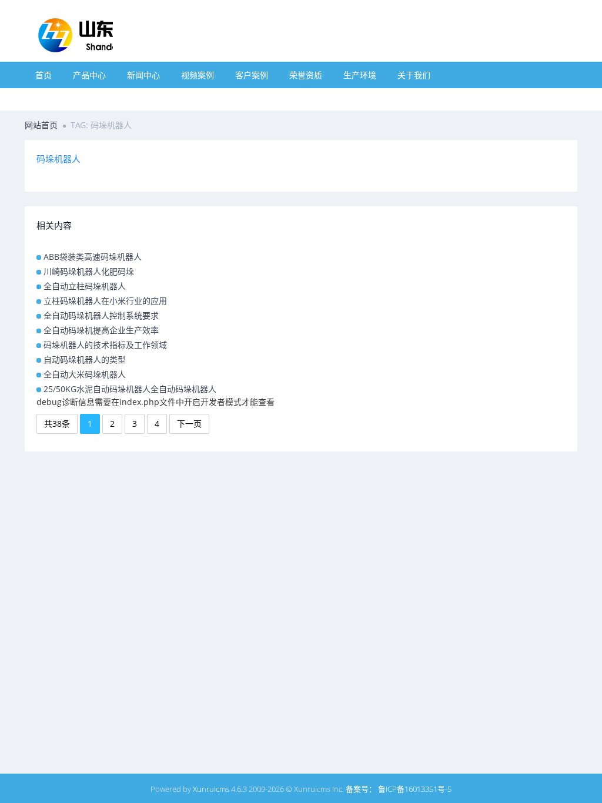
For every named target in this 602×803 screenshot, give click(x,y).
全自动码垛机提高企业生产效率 (101, 330)
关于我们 (413, 75)
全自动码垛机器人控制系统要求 (101, 315)
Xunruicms (211, 789)
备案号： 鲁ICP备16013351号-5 (399, 789)
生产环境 (359, 75)
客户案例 (251, 75)
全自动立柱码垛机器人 (85, 286)
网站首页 (41, 125)
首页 (43, 75)
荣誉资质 (305, 75)
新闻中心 (143, 75)
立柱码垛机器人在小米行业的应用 (105, 300)
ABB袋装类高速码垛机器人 (93, 256)
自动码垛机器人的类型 (85, 359)
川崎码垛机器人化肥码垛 (89, 271)
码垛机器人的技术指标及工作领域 (105, 344)
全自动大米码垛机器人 (85, 374)
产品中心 (89, 75)
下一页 (189, 423)
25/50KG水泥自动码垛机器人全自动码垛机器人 (130, 388)
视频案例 (197, 75)
